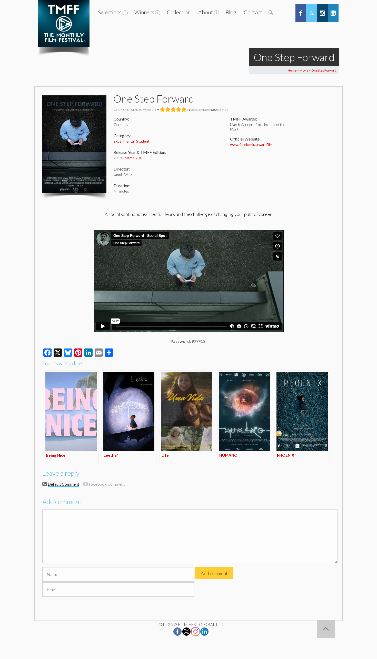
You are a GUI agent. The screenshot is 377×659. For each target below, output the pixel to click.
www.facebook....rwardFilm (251, 144)
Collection (179, 12)
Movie (304, 70)
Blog (231, 12)
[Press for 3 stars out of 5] (173, 109)
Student (143, 141)
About (205, 12)
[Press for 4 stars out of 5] (178, 109)
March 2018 (134, 158)
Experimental (124, 141)
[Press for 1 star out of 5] (162, 109)
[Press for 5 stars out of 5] (184, 109)
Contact (253, 12)
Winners (144, 12)
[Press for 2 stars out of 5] (168, 109)
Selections (110, 12)
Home (292, 70)
